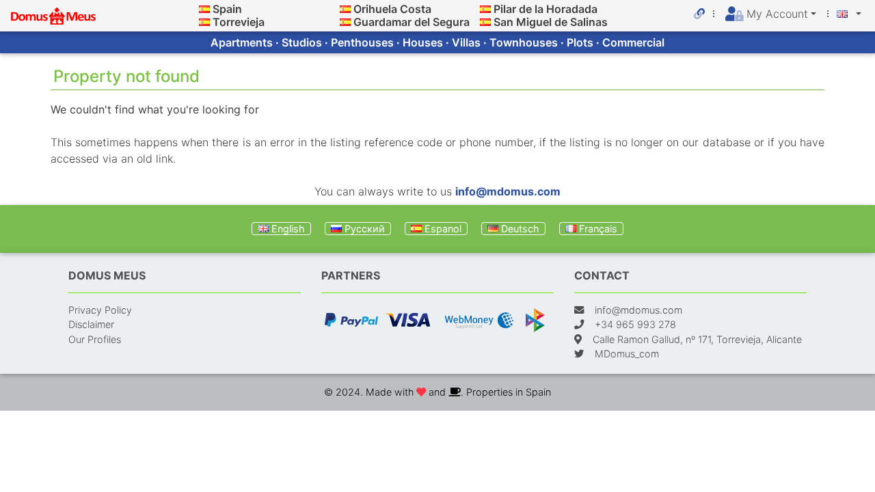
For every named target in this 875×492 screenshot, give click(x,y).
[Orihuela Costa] (345, 9)
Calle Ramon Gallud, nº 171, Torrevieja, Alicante (697, 339)
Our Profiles (94, 339)
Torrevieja (239, 22)
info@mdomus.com (508, 191)
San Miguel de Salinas (551, 22)
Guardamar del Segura (411, 22)
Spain (227, 9)
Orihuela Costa (392, 9)
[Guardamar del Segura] (345, 22)
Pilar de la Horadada (545, 9)
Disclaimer (91, 324)
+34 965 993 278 (635, 324)
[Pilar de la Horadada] (485, 9)
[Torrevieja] (204, 22)
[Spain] (204, 9)
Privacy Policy (100, 310)
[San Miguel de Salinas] (485, 22)
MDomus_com (627, 353)
